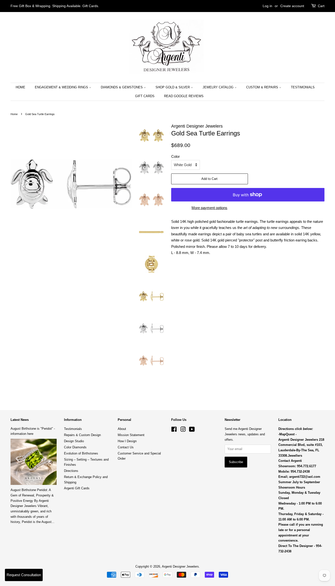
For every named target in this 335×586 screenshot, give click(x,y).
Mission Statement (131, 435)
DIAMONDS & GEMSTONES (122, 87)
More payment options (209, 208)
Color (175, 156)
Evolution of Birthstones (81, 453)
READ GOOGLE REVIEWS (184, 96)
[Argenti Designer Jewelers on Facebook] (174, 430)
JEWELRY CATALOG (218, 87)
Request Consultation (24, 575)
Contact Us (126, 447)
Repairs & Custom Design (82, 435)
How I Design (127, 441)
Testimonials (73, 429)
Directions (71, 471)
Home (14, 114)
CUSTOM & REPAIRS (262, 87)
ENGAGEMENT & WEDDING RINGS (62, 87)
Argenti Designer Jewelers (180, 566)
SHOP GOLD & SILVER (173, 87)
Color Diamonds (75, 447)
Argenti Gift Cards (77, 488)
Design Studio (74, 441)
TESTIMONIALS (303, 87)
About (122, 429)
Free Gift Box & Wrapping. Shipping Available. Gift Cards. (55, 6)
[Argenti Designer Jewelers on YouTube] (192, 430)
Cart (321, 6)
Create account (292, 6)
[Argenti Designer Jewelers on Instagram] (183, 430)
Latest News (20, 420)
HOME (20, 87)
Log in (267, 6)
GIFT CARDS (145, 96)
